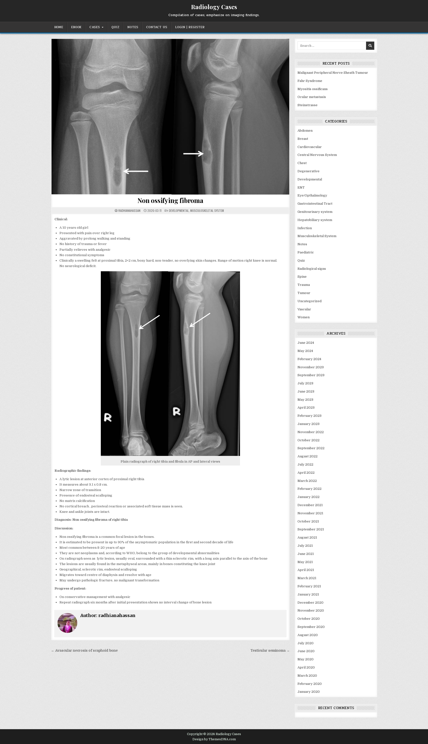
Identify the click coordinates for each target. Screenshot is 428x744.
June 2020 (306, 651)
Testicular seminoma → (270, 650)
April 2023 (306, 407)
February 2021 (309, 586)
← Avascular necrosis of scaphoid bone (84, 650)
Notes (132, 27)
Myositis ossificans (312, 89)
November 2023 (310, 367)
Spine (302, 276)
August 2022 (307, 456)
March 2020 (307, 675)
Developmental (179, 210)
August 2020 (307, 635)
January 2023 (308, 424)
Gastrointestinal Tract (314, 203)
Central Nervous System (317, 155)
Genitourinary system (314, 212)
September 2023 (310, 375)
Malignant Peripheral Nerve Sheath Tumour (332, 72)
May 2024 (305, 351)
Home (58, 27)
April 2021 (305, 570)
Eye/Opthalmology (312, 195)
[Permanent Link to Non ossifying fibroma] (170, 117)
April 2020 (306, 667)
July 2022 (305, 464)
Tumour (303, 293)
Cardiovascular (309, 147)
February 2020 (309, 684)
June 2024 (305, 343)
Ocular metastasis (311, 97)
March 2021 (306, 578)
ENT (301, 187)
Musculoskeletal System (207, 210)
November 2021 (310, 513)
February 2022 (309, 489)
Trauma (303, 285)
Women (303, 317)
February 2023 (309, 416)
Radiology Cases (214, 7)
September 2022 (310, 448)
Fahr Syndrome (309, 81)
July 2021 (305, 545)
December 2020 (310, 602)
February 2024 (309, 359)
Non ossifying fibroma (170, 200)
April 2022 (306, 472)
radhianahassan (129, 210)
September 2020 (311, 627)
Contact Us (156, 27)
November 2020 (310, 610)
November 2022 (310, 432)
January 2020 (308, 692)
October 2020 (308, 618)
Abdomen (305, 130)
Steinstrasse (307, 105)
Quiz (115, 27)
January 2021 (308, 594)
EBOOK (76, 27)
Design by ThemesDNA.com (214, 739)
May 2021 (305, 562)
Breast (302, 139)
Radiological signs (311, 269)
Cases (94, 27)
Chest (302, 163)
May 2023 (305, 399)
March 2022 (307, 481)
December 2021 (310, 505)
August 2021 (307, 537)
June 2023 (305, 391)
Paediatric (305, 252)
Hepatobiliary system (314, 220)
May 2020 (305, 659)
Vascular (304, 309)
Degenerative (308, 171)
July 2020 (305, 643)
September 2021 (310, 529)
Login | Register (190, 27)
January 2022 (308, 497)
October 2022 (308, 440)
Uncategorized (309, 301)
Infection (304, 228)
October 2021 (308, 521)
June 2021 (305, 554)
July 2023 (305, 383)
